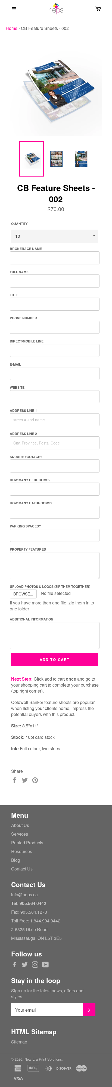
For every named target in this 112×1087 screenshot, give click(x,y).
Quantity (19, 223)
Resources (21, 851)
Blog (15, 860)
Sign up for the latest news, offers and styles (47, 994)
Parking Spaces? (25, 526)
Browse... (23, 594)
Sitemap (19, 1042)
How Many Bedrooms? (30, 479)
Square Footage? (26, 456)
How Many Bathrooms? (31, 503)
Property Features (28, 549)
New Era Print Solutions (43, 1059)
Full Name (19, 271)
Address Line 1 (23, 410)
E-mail (15, 364)
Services (19, 834)
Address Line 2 (23, 433)
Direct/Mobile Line (26, 341)
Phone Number (23, 318)
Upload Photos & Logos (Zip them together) (50, 586)
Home (11, 28)
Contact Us (22, 869)
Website (17, 387)
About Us (20, 825)
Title (14, 294)
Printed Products (27, 842)
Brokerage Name (26, 248)
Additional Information (31, 619)
